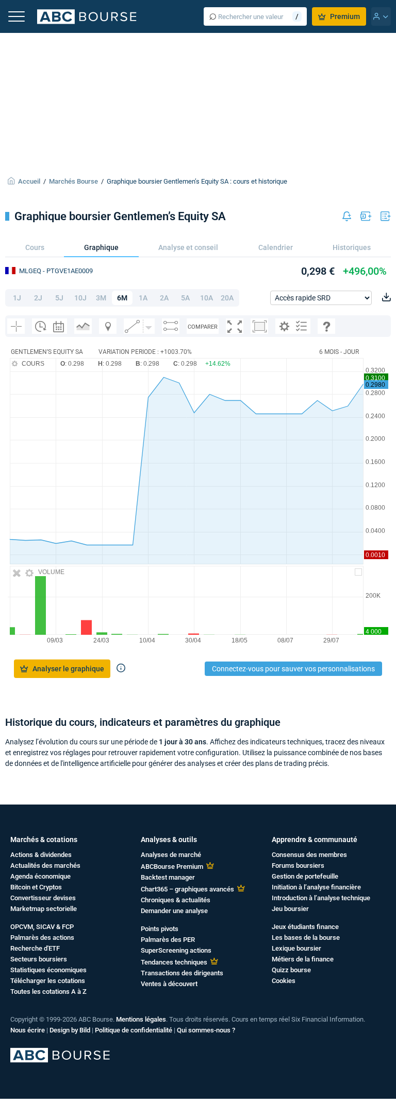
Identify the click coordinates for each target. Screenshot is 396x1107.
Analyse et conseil (188, 247)
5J (59, 298)
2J (38, 298)
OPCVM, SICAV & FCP (42, 927)
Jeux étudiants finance (305, 927)
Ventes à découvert (169, 984)
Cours (34, 247)
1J (17, 298)
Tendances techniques (174, 962)
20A (227, 298)
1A (143, 298)
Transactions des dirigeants (182, 973)
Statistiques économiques (48, 970)
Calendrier (275, 247)
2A (164, 298)
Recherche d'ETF (35, 948)
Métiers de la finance (303, 959)
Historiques (352, 247)
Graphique (101, 247)
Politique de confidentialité (133, 1030)
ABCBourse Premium (172, 866)
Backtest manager (168, 877)
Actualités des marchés (45, 865)
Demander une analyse (174, 911)
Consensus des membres (309, 855)
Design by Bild (70, 1030)
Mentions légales (141, 1019)
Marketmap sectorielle (43, 909)
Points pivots (159, 929)
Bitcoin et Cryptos (36, 887)
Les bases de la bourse (306, 937)
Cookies (283, 981)
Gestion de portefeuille (305, 876)
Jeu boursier (290, 909)
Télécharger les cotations (47, 981)
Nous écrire (27, 1030)
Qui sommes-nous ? (206, 1030)
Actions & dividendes (41, 855)
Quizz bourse (291, 970)
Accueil (29, 181)
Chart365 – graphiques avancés (187, 889)
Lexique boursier (296, 948)
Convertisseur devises (43, 898)
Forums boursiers (298, 865)
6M (122, 298)
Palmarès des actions (42, 937)
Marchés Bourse (73, 181)
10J (80, 298)
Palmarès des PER (168, 939)
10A (206, 298)
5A (185, 298)
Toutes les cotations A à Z (48, 991)
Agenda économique (40, 876)
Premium (345, 16)
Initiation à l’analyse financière (316, 887)
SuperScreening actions (176, 950)
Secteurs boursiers (38, 959)
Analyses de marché (171, 855)
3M (101, 298)
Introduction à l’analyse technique (321, 898)
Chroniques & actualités (175, 900)
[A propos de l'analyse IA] (121, 669)
